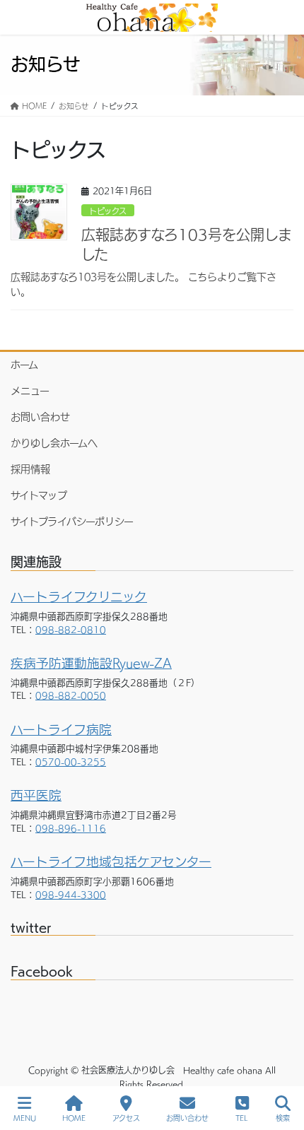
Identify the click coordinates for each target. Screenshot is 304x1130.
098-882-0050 (70, 695)
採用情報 (30, 469)
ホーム (24, 365)
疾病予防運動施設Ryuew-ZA (91, 663)
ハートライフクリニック (79, 597)
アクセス (126, 1118)
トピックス (108, 211)
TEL (241, 1118)
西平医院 (36, 795)
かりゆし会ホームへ (54, 443)
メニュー (30, 391)
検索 (283, 1118)
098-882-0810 (70, 630)
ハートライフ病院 (61, 730)
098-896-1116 (70, 828)
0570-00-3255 (70, 762)
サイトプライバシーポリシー (72, 521)
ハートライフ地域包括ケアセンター (111, 862)
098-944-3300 (70, 895)
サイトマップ (39, 495)
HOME (74, 1118)
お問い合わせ (40, 417)
